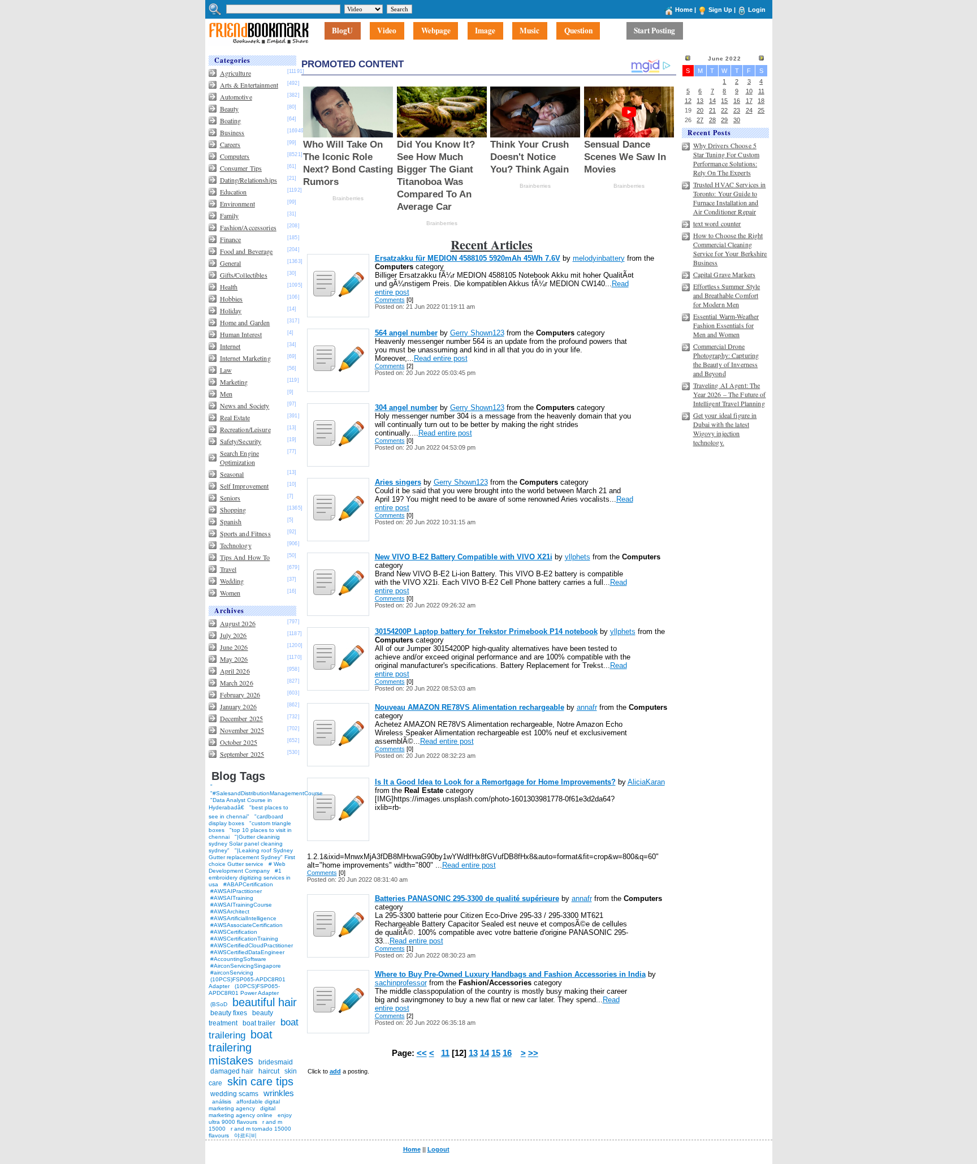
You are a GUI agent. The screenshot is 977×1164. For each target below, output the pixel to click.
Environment (237, 203)
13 (473, 1053)
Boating (230, 120)
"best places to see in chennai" (248, 812)
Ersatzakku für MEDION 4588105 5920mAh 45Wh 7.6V (467, 258)
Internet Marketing (245, 358)
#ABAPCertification (248, 884)
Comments (390, 299)
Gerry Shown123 (477, 333)
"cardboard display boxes (246, 819)
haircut (268, 1071)
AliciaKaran (646, 782)
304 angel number (406, 407)
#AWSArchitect (229, 911)
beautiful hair (264, 1002)
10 (749, 91)
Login (757, 9)
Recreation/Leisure (245, 429)
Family (229, 215)
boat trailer (259, 1023)
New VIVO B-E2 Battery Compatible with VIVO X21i (463, 557)
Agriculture (235, 72)
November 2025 (242, 730)
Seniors (230, 497)
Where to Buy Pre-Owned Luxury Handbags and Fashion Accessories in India (510, 974)
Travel (228, 569)
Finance (230, 239)
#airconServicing (231, 972)
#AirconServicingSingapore (245, 966)
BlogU (342, 31)
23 (736, 110)
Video (386, 31)
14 (484, 1053)
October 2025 (238, 742)
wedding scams (234, 1094)
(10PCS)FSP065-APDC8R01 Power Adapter (244, 989)
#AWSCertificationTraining (244, 938)
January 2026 (238, 706)
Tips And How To (245, 557)
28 (712, 120)
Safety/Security (241, 441)
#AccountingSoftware (238, 959)
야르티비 (245, 1135)
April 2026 (235, 670)
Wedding (232, 580)
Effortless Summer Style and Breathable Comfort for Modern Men (726, 295)
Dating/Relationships (248, 179)
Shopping (233, 509)
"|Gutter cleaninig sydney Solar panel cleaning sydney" (246, 843)
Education (233, 191)
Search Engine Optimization (240, 458)
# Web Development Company (247, 867)
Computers (235, 156)
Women (230, 592)
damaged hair (231, 1071)
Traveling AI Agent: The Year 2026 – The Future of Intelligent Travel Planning (729, 394)
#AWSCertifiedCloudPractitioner (251, 945)
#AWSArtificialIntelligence (243, 918)
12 (688, 100)
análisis (220, 1101)
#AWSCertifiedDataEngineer (247, 952)
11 (445, 1053)
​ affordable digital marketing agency (244, 1104)
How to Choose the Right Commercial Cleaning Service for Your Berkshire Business (730, 249)
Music (529, 31)
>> (533, 1053)
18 (761, 100)
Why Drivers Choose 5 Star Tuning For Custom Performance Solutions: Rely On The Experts (726, 159)
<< (422, 1053)
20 (700, 110)
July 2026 (233, 635)
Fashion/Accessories (248, 227)
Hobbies (231, 298)
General (230, 263)
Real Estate (235, 417)
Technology (236, 545)
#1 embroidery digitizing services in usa (250, 877)
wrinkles (278, 1093)
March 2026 (236, 682)
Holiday (231, 310)
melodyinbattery (599, 258)
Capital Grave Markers (724, 274)
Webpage (436, 31)
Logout (438, 1149)
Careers (230, 144)
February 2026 (240, 694)
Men (226, 393)
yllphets (577, 557)
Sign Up (720, 9)
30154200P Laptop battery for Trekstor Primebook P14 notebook (486, 631)
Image (485, 31)
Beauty (229, 108)
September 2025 (242, 753)
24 (749, 110)
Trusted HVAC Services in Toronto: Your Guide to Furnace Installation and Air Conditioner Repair (729, 198)
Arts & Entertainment (249, 84)
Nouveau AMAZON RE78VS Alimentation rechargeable (469, 707)
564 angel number (406, 333)
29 (724, 120)
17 (749, 100)
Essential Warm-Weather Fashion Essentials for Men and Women (726, 325)
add (335, 1071)
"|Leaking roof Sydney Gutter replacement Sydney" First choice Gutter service (252, 857)
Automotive (236, 96)
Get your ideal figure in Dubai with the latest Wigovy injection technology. (725, 429)
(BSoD (218, 1004)
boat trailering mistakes (241, 1047)
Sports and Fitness (245, 533)
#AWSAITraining (231, 898)
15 (495, 1053)
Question (578, 31)
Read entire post (441, 358)
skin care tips (260, 1081)
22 (724, 110)
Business (232, 132)
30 (736, 120)
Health (229, 286)
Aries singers (398, 482)
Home (684, 9)
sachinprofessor (401, 982)
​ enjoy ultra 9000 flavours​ (250, 1118)
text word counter (717, 223)
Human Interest (241, 334)
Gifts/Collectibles (243, 274)
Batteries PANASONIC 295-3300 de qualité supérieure (467, 898)
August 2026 (238, 623)
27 (700, 120)
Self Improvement (244, 485)
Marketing (234, 381)
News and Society (245, 405)
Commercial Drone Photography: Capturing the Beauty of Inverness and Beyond (726, 360)
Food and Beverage (246, 251)
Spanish (231, 521)
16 (507, 1053)
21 (712, 110)
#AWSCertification (233, 932)
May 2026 (234, 658)
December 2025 (241, 718)
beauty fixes (228, 1013)
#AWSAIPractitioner (236, 891)
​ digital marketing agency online (242, 1111)
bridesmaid (275, 1062)
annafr (587, 707)
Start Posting (654, 31)
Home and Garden (245, 322)
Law (226, 369)
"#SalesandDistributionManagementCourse (266, 793)
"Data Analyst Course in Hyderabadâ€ (240, 804)
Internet (230, 346)
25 (761, 110)
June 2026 (234, 647)
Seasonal (232, 473)
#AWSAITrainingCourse (241, 905)
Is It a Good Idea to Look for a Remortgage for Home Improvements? (495, 782)
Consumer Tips (241, 168)
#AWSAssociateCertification (246, 925)
